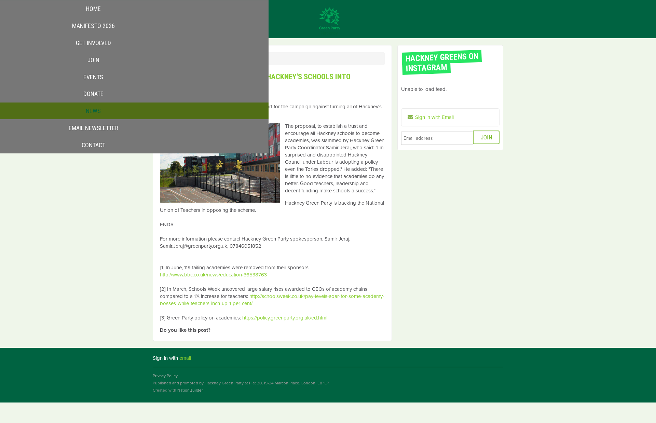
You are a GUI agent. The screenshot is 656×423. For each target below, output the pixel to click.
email (185, 358)
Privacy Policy (165, 375)
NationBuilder (190, 390)
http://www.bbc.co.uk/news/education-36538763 (213, 275)
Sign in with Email (434, 117)
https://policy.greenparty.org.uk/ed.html (284, 318)
